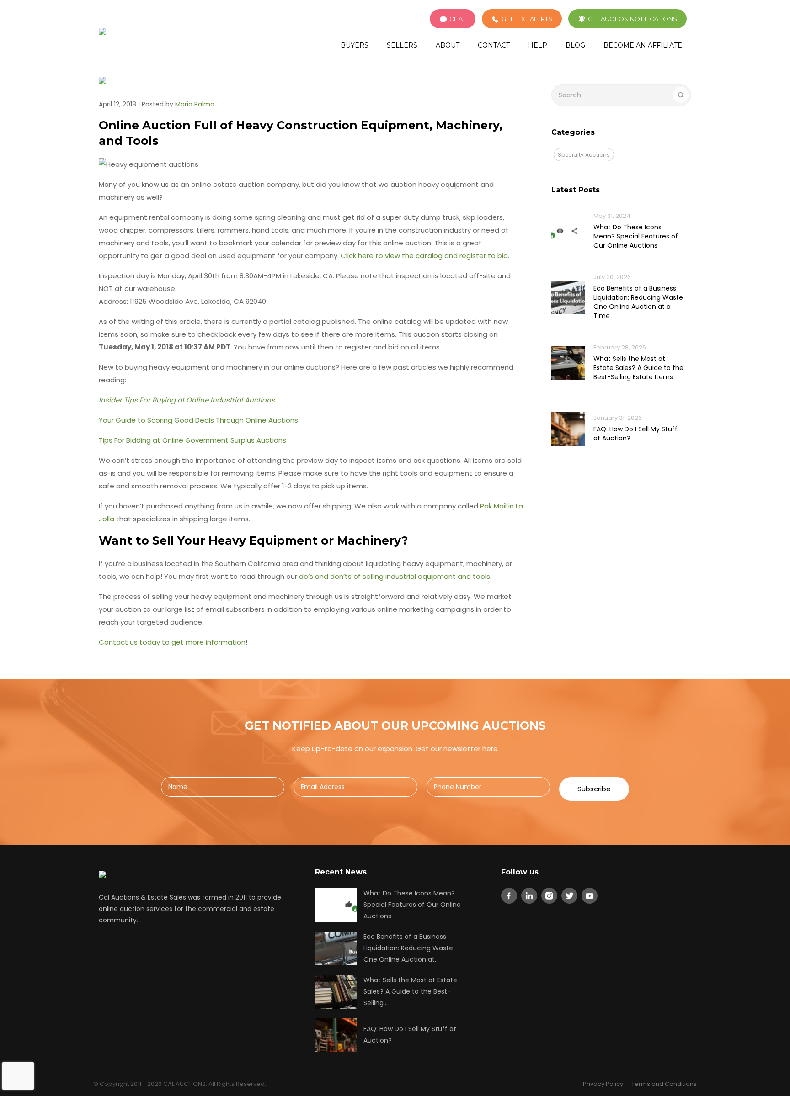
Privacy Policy (603, 1084)
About (447, 45)
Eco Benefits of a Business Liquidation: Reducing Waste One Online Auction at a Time (638, 302)
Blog (575, 45)
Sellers (402, 45)
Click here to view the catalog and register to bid (424, 255)
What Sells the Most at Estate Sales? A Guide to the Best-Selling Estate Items (638, 367)
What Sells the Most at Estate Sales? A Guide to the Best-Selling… (410, 991)
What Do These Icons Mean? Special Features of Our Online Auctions (635, 236)
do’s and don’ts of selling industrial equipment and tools (394, 576)
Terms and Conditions (664, 1084)
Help (537, 45)
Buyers (354, 45)
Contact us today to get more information (172, 642)
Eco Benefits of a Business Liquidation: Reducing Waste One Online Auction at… (408, 948)
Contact (494, 45)
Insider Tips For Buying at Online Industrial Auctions (187, 400)
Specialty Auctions (584, 155)
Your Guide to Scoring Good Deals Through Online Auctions (198, 420)
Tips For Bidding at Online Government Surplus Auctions (192, 440)
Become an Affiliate (642, 45)
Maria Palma (194, 104)
